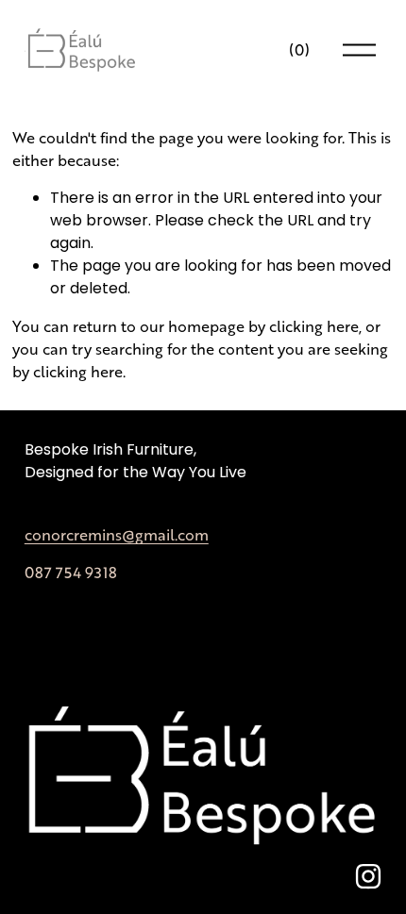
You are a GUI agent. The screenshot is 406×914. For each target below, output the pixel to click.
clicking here (314, 326)
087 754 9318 (71, 572)
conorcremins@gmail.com (117, 534)
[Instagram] (368, 876)
